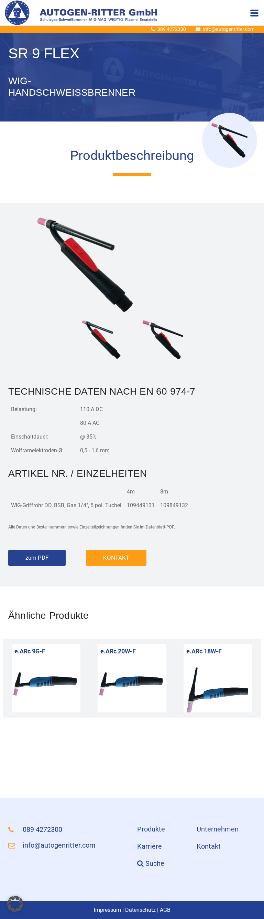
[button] (15, 904)
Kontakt (209, 846)
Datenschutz (140, 910)
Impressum (107, 910)
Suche (154, 863)
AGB (165, 910)
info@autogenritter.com (228, 29)
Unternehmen (218, 829)
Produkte (151, 829)
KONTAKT (116, 557)
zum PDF (36, 557)
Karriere (149, 846)
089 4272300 (171, 29)
